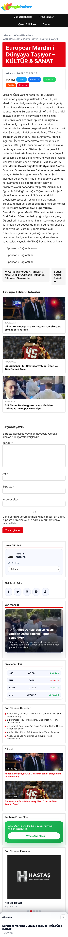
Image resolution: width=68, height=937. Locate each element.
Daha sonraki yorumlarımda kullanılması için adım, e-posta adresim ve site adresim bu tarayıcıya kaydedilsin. (33, 520)
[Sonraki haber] (58, 614)
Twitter (21, 79)
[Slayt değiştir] (28, 911)
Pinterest (23, 85)
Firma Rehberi (46, 16)
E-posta (8, 486)
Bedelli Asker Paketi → (58, 276)
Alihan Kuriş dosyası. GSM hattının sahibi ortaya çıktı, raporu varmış (34, 714)
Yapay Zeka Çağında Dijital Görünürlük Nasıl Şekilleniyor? (29, 737)
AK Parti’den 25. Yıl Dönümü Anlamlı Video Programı (33, 732)
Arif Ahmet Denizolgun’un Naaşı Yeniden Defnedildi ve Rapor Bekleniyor (35, 727)
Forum (46, 24)
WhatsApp (49, 79)
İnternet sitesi (10, 499)
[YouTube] (36, 592)
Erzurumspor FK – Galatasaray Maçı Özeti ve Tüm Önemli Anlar (32, 721)
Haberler (6, 35)
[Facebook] (8, 592)
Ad (5, 473)
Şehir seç (13, 562)
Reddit (11, 85)
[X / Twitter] (17, 592)
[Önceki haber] (51, 614)
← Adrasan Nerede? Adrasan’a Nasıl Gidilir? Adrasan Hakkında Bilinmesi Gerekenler (25, 275)
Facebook (34, 79)
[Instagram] (27, 592)
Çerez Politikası (27, 24)
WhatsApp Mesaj (34, 836)
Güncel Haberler (23, 16)
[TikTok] (45, 592)
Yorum (7, 442)
